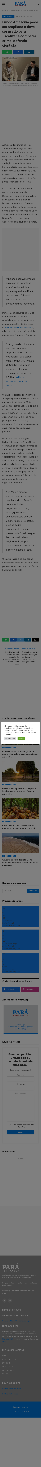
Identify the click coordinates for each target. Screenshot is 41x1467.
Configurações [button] (10, 738)
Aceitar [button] (21, 738)
